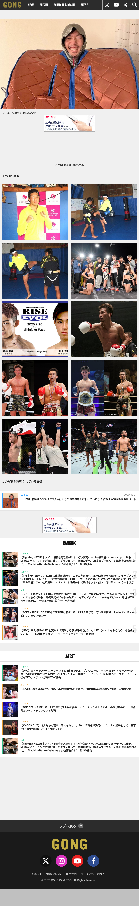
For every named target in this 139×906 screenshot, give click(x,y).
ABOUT (36, 874)
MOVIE (84, 5)
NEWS (31, 5)
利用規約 (71, 874)
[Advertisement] (69, 788)
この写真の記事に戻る (69, 165)
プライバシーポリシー (94, 874)
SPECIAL (44, 5)
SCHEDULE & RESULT (64, 5)
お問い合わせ (53, 874)
